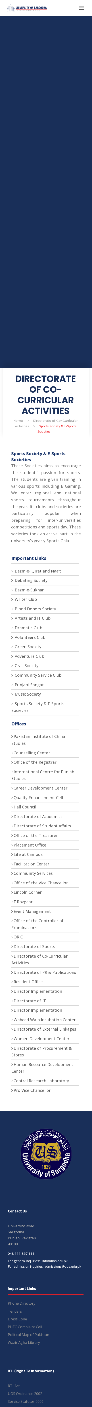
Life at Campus (28, 854)
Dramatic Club (28, 627)
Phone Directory (21, 1303)
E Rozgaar (23, 901)
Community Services (33, 873)
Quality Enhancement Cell (38, 797)
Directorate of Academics (38, 816)
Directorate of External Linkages (45, 1029)
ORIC (18, 937)
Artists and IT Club (32, 618)
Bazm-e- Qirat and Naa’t (37, 571)
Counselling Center (32, 752)
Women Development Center (41, 1038)
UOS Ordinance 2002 (25, 1393)
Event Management (32, 911)
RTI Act (14, 1385)
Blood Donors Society (35, 608)
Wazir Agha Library (24, 1342)
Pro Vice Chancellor (32, 1090)
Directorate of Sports (34, 946)
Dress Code (17, 1319)
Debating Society (31, 580)
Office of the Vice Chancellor (41, 882)
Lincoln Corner (28, 892)
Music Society (27, 694)
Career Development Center (40, 788)
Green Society (27, 646)
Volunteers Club (30, 637)
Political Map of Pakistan (28, 1334)
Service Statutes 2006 (26, 1401)
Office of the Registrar (35, 762)
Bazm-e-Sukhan (29, 590)
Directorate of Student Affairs (42, 825)
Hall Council (25, 807)
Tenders (15, 1311)
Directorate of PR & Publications (45, 972)
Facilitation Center (31, 864)
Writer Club (25, 599)
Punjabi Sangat (29, 684)
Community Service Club (38, 675)
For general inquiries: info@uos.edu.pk (37, 1261)
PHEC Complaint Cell (25, 1326)
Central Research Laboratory (41, 1080)
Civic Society (26, 665)
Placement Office (30, 845)
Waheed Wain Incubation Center (45, 1019)
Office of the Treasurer (36, 835)
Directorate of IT (30, 1000)
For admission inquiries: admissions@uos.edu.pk (44, 1266)
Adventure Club (29, 656)
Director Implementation (38, 991)
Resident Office (28, 981)
